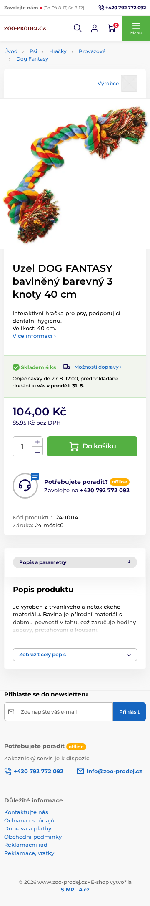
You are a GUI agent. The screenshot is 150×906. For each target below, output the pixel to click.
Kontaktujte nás (26, 812)
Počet (22, 446)
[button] (78, 28)
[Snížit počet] (37, 451)
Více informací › (34, 335)
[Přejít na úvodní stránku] (25, 28)
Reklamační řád (26, 844)
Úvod (11, 51)
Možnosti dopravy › (98, 367)
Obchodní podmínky (33, 836)
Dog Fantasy (32, 59)
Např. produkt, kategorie (57, 53)
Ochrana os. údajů (29, 820)
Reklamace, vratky (29, 853)
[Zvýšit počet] (37, 442)
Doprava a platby (27, 828)
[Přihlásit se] (94, 28)
